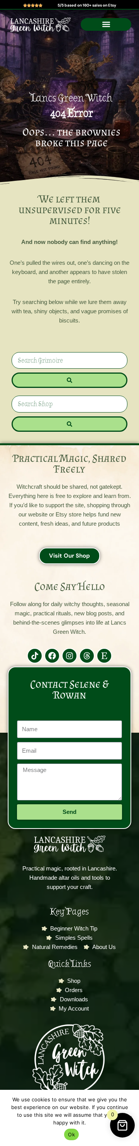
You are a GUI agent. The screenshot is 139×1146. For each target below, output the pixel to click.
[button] (106, 24)
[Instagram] (69, 655)
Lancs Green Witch (71, 98)
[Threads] (87, 655)
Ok (71, 1134)
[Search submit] (69, 380)
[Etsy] (104, 655)
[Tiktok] (34, 655)
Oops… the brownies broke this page (71, 137)
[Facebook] (52, 655)
